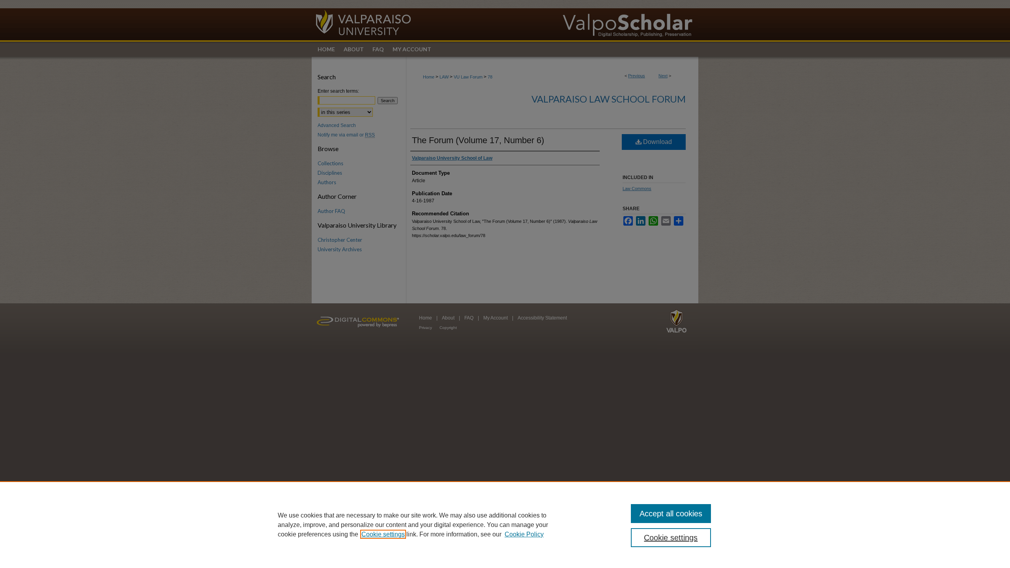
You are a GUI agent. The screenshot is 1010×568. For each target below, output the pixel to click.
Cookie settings (383, 534)
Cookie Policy (524, 534)
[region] (505, 524)
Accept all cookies (671, 513)
